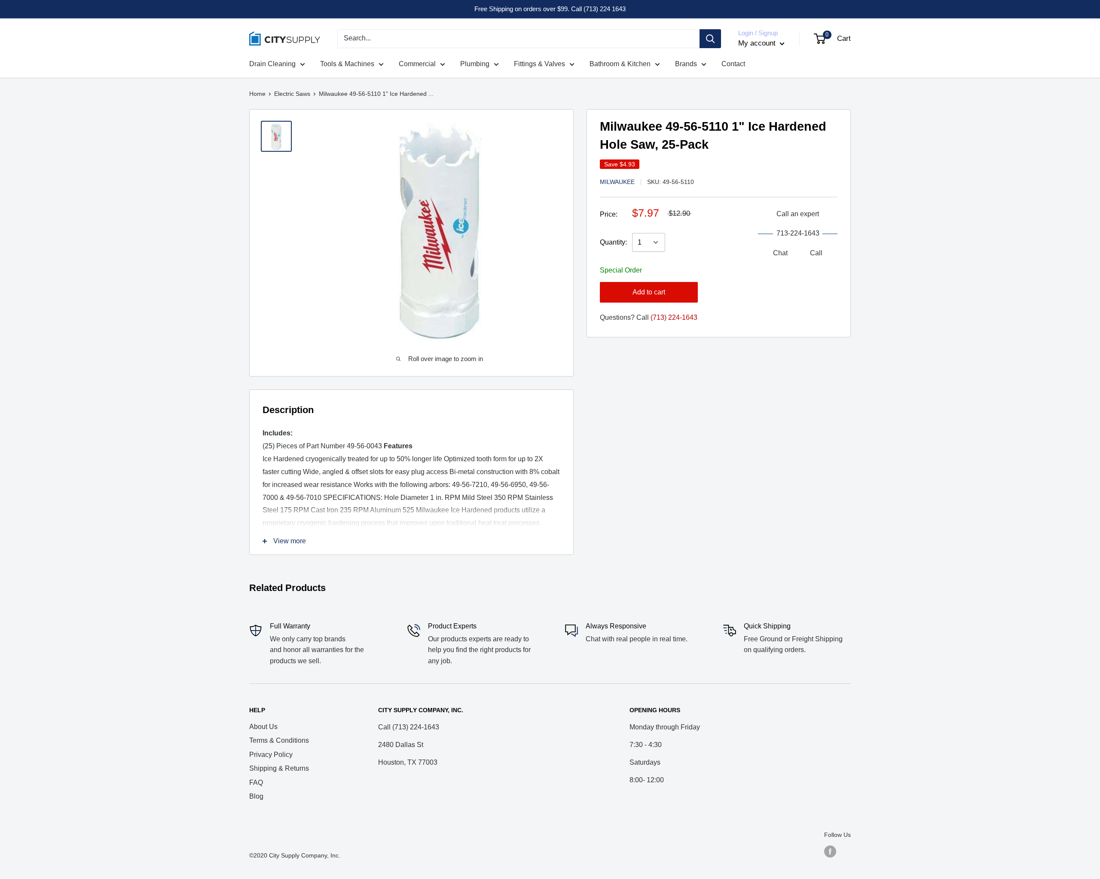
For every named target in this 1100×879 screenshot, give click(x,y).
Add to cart (648, 292)
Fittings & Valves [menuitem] (539, 63)
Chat (780, 253)
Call (816, 253)
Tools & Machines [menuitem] (347, 63)
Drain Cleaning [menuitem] (272, 63)
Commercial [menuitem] (417, 63)
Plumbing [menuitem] (474, 63)
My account (758, 43)
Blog (256, 796)
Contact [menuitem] (733, 63)
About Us (263, 726)
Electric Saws (292, 93)
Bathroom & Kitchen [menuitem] (620, 63)
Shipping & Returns (279, 768)
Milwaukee (617, 181)
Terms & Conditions (279, 740)
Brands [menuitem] (686, 63)
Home (257, 93)
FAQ (256, 782)
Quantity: (613, 242)
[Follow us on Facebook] (830, 851)
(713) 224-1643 (674, 317)
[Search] (710, 38)
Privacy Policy (271, 754)
